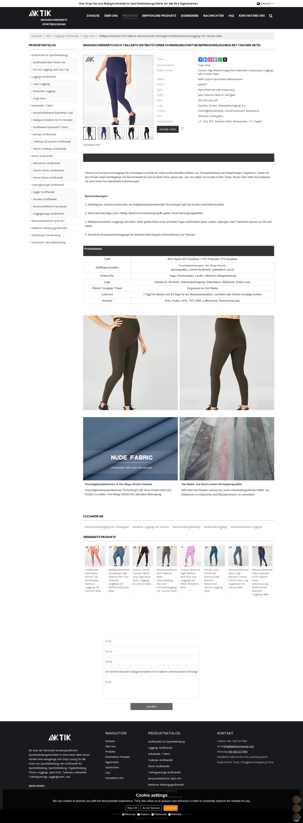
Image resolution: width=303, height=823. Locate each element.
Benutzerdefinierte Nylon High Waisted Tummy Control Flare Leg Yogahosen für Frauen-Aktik (238, 578)
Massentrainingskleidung (186, 527)
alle (48, 36)
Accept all (171, 808)
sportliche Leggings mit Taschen (150, 527)
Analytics (145, 814)
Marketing (176, 814)
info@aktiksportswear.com (239, 746)
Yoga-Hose (88, 36)
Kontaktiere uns (252, 16)
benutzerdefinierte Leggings (246, 527)
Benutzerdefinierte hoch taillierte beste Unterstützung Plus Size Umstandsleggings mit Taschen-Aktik (167, 580)
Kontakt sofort (167, 129)
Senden (151, 706)
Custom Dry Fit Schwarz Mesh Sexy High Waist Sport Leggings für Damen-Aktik (142, 576)
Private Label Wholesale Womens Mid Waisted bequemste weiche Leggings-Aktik (214, 580)
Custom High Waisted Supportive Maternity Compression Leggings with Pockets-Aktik (236, 72)
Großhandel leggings (215, 527)
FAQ (231, 16)
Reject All (132, 808)
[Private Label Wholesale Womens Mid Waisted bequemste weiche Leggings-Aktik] (214, 556)
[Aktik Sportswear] (54, 13)
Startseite (36, 36)
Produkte (130, 16)
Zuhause (92, 16)
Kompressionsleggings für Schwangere (107, 527)
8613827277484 (238, 751)
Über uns (111, 16)
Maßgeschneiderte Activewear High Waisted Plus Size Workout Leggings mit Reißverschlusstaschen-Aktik (119, 580)
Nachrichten (213, 16)
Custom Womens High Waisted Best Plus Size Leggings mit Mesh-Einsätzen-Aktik (190, 578)
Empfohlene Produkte (159, 16)
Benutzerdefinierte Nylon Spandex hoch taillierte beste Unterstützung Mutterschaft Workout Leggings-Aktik (262, 582)
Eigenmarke (189, 16)
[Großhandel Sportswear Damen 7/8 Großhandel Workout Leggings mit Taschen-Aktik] (95, 556)
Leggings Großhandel (66, 36)
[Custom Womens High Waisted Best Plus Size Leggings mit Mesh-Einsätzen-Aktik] (190, 556)
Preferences (160, 814)
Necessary (130, 814)
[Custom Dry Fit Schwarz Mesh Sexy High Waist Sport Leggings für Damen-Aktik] (143, 556)
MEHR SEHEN (36, 786)
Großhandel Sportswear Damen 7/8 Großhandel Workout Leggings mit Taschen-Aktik (93, 580)
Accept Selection (151, 808)
